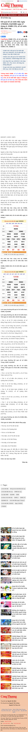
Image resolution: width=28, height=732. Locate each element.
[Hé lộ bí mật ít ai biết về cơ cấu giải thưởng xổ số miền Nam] (6, 556)
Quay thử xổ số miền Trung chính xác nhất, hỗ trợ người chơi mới (19, 622)
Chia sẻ (3, 36)
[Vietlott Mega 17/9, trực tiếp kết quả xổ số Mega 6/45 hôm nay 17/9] (6, 638)
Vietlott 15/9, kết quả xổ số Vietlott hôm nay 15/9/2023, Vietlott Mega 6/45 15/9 (14, 57)
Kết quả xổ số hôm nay (8, 79)
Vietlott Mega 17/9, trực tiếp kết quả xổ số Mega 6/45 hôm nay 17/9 (19, 638)
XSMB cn (16, 497)
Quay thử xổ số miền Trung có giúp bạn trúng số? (19, 588)
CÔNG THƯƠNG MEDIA (6, 9)
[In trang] (26, 37)
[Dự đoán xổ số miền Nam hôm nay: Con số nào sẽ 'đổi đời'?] (6, 604)
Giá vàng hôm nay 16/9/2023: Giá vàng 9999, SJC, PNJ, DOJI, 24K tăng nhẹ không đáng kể (14, 62)
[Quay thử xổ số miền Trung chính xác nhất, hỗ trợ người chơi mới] (6, 622)
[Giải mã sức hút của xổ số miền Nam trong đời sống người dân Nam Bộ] (6, 564)
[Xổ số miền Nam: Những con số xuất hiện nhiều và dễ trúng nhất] (6, 630)
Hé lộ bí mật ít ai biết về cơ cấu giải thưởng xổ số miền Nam (19, 572)
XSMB (17, 494)
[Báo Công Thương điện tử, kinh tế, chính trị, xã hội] (12, 5)
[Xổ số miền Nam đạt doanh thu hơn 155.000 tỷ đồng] (6, 530)
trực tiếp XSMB (4, 494)
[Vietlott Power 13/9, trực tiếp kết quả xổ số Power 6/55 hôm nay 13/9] (6, 678)
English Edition (23, 1)
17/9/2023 (3, 506)
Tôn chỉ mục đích (16, 710)
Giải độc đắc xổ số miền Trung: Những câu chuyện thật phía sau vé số (19, 547)
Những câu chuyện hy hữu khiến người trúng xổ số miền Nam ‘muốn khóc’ (19, 613)
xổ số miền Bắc (19, 73)
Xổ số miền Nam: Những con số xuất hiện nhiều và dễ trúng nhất (19, 630)
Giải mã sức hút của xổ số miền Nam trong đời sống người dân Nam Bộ (19, 564)
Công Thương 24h (12, 15)
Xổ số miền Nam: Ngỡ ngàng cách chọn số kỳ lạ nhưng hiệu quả (19, 580)
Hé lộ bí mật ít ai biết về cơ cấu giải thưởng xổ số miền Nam (19, 556)
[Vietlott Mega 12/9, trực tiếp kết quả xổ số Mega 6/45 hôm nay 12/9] (6, 686)
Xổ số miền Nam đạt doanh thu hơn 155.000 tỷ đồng (19, 530)
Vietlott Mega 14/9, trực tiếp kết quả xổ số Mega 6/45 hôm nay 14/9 (19, 670)
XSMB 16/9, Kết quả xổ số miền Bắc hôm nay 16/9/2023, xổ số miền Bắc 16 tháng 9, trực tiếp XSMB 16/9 (14, 52)
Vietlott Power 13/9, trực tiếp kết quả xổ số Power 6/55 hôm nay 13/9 (19, 678)
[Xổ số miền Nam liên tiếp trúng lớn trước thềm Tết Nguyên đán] (6, 538)
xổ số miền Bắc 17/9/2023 (7, 503)
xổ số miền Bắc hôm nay (7, 491)
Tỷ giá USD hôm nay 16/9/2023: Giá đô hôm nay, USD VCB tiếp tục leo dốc (14, 68)
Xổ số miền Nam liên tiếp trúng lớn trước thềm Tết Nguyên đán (18, 538)
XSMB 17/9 (22, 497)
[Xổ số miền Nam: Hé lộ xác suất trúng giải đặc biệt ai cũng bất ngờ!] (6, 596)
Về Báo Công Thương (7, 709)
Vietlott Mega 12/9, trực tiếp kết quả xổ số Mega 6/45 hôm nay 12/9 (19, 686)
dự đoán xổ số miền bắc (6, 497)
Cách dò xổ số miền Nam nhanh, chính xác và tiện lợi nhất (19, 662)
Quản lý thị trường (22, 15)
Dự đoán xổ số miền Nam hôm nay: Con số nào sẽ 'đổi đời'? (19, 604)
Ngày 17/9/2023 (18, 503)
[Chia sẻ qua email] (24, 36)
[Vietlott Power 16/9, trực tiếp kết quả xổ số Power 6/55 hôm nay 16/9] (6, 654)
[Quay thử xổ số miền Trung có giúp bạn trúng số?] (6, 588)
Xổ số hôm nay (6, 18)
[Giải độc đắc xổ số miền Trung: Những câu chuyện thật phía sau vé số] (6, 546)
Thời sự (5, 15)
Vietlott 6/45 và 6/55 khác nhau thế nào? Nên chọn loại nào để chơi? (19, 646)
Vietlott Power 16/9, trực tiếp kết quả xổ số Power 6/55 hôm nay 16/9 (19, 654)
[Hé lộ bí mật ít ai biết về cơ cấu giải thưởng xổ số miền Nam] (6, 572)
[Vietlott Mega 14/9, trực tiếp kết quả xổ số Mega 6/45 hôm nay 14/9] (6, 670)
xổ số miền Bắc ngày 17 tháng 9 (17, 500)
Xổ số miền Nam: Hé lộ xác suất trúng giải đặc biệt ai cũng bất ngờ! (19, 596)
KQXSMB (12, 494)
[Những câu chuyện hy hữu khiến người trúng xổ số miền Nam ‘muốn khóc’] (6, 612)
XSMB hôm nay (17, 491)
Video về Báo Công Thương (19, 709)
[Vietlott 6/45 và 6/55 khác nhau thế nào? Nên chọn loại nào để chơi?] (6, 646)
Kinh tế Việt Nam (17, 9)
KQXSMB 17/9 (4, 500)
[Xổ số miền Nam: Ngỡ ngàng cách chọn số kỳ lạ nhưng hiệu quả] (6, 580)
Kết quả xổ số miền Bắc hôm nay (17, 488)
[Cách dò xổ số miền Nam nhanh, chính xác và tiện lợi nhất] (6, 662)
